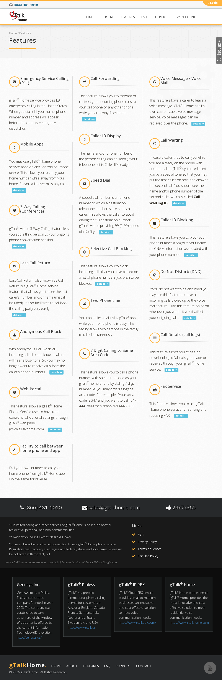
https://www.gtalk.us (82, 627)
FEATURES (128, 17)
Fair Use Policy (148, 556)
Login (213, 3)
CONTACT (143, 666)
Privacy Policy (147, 542)
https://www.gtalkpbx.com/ (137, 622)
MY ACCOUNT (185, 17)
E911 (141, 535)
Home (13, 33)
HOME (89, 17)
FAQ (144, 17)
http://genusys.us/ (29, 637)
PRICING (108, 17)
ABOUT (72, 666)
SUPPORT (160, 17)
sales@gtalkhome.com (114, 507)
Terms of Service (150, 549)
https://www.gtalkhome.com (189, 622)
